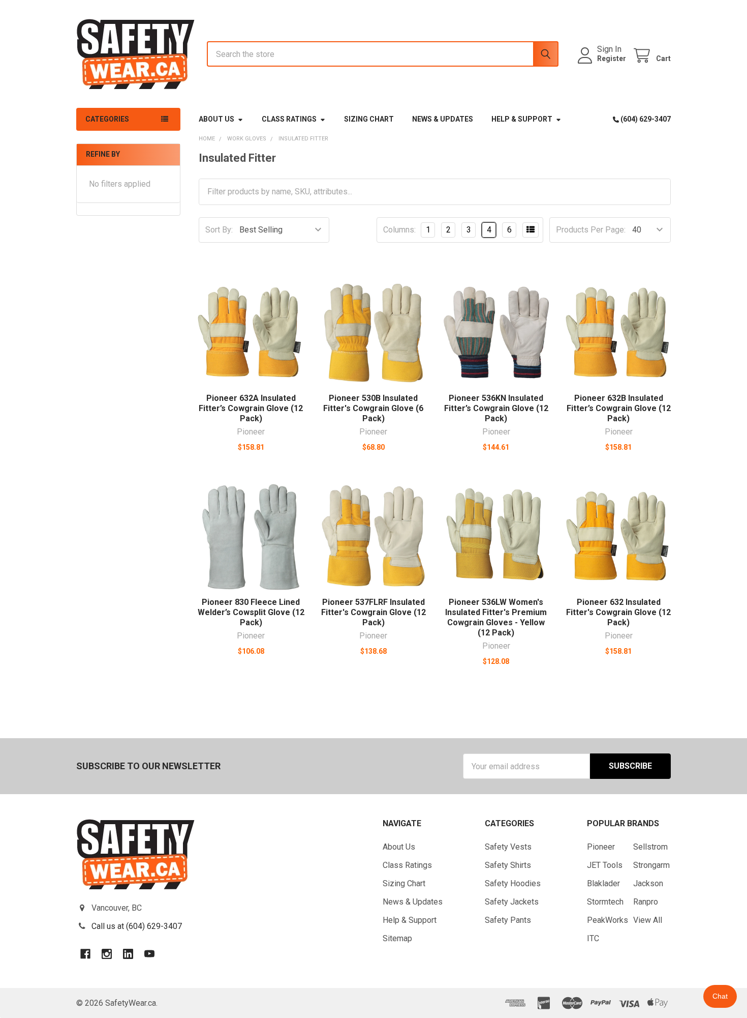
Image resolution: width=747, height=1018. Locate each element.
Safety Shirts (508, 865)
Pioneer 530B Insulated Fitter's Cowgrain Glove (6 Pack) (373, 408)
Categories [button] (107, 119)
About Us (216, 119)
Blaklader (603, 883)
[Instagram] (107, 954)
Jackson (648, 883)
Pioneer (601, 847)
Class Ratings (289, 119)
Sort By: (219, 230)
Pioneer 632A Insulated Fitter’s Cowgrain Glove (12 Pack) (251, 408)
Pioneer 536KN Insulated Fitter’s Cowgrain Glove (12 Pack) (496, 408)
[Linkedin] (128, 954)
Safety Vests (508, 847)
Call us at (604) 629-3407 (136, 926)
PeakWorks (607, 920)
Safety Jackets (512, 902)
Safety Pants (508, 920)
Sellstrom (650, 847)
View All (647, 920)
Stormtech (605, 902)
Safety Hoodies (513, 883)
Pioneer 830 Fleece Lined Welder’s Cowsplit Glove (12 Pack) (251, 612)
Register (611, 58)
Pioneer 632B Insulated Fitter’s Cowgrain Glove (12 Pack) (619, 408)
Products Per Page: (591, 230)
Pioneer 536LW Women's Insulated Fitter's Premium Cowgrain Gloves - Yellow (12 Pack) (496, 617)
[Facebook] (85, 954)
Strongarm (651, 865)
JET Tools (604, 865)
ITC (593, 938)
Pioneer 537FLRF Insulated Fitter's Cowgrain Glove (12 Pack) (373, 612)
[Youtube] (149, 954)
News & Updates (442, 119)
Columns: (399, 230)
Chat (720, 996)
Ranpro (645, 902)
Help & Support (521, 119)
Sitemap (397, 938)
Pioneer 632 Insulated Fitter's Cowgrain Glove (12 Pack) (618, 612)
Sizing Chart (369, 119)
